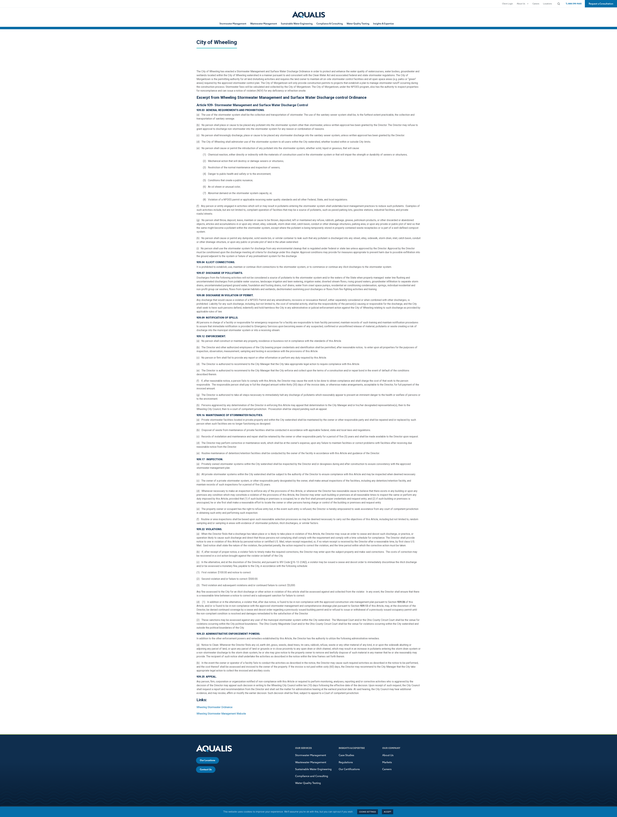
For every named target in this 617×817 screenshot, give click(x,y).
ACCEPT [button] (387, 812)
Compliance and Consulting (311, 776)
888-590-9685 (575, 3)
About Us (521, 3)
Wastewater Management (263, 23)
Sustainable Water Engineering (297, 23)
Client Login (507, 3)
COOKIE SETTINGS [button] (367, 812)
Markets (387, 762)
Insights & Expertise (383, 23)
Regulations (346, 762)
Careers (535, 3)
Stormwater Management (232, 23)
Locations (547, 3)
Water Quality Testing (358, 23)
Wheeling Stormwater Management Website (221, 713)
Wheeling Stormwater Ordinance (215, 707)
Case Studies (346, 755)
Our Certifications (349, 769)
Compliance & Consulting (329, 23)
